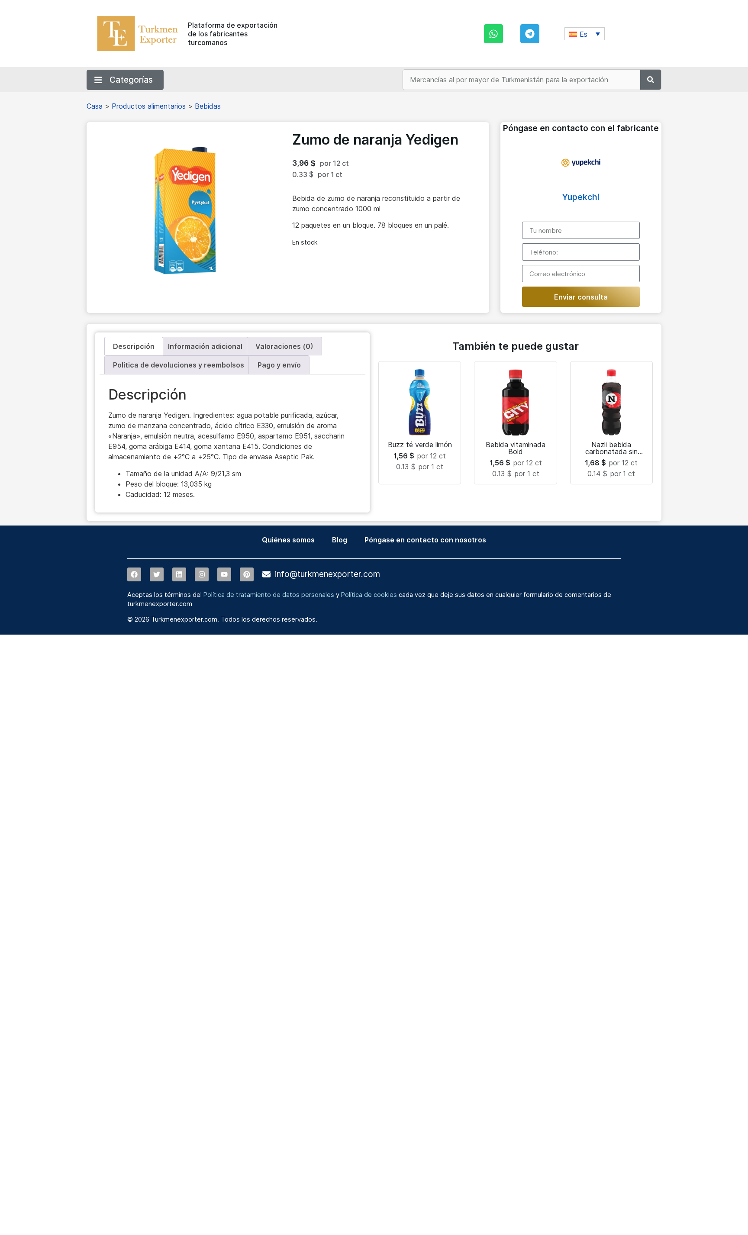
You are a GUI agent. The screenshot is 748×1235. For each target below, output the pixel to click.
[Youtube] (224, 574)
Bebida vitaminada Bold (515, 448)
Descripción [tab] (134, 346)
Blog (339, 539)
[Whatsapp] (493, 33)
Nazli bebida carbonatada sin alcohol (611, 451)
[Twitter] (157, 574)
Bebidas (208, 106)
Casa (95, 106)
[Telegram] (529, 33)
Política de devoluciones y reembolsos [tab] (178, 365)
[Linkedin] (179, 574)
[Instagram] (202, 574)
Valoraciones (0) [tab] (284, 346)
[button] (584, 33)
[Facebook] (134, 574)
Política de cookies (369, 594)
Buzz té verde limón (420, 444)
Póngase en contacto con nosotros (425, 539)
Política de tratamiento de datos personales (268, 594)
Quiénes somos (288, 539)
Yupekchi (581, 197)
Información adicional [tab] (205, 346)
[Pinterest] (247, 574)
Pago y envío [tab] (279, 365)
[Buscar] (650, 80)
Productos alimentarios (149, 106)
